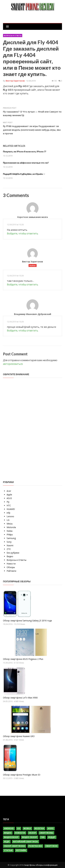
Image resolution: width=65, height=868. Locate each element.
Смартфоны (46, 833)
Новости (11, 563)
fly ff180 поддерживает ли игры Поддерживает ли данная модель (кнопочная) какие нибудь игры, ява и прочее (32, 130)
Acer (9, 490)
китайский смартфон (25, 841)
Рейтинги (11, 570)
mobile (27, 828)
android (9, 828)
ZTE (9, 549)
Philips (10, 534)
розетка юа (35, 846)
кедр (6, 841)
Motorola (11, 527)
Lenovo (10, 516)
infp (8, 512)
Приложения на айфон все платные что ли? (26, 162)
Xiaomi (10, 545)
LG (8, 520)
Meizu (10, 523)
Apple (9, 494)
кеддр (51, 837)
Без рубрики (13, 552)
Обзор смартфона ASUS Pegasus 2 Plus (23, 659)
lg (18, 828)
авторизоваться (13, 363)
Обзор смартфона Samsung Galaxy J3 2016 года (27, 620)
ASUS (9, 498)
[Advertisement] (25, 427)
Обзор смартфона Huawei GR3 (18, 736)
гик (43, 837)
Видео (10, 556)
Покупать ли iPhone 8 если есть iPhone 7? (24, 151)
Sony (9, 541)
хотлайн (21, 850)
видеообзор (11, 837)
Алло (51, 828)
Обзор (32, 833)
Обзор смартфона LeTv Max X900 (20, 697)
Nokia (9, 530)
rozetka (39, 828)
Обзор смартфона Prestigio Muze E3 (21, 774)
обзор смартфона (14, 846)
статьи (8, 850)
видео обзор (29, 837)
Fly (8, 501)
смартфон (51, 846)
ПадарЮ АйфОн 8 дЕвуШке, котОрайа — (24, 174)
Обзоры (11, 567)
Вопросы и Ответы (12, 35)
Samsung (11, 538)
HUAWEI (11, 509)
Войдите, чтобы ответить (22, 233)
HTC (9, 505)
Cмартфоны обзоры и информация (40, 865)
